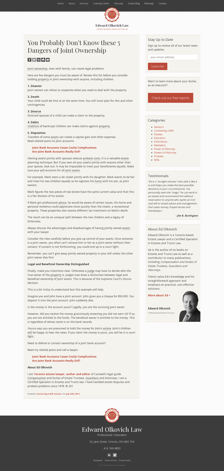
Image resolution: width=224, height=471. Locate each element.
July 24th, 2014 (72, 394)
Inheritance (160, 141)
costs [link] (97, 158)
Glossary (118, 3)
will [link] (42, 170)
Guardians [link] (92, 378)
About (72, 3)
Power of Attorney (164, 149)
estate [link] (125, 158)
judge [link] (90, 271)
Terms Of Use (111, 460)
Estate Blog (134, 3)
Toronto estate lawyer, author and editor (62, 374)
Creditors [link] (33, 126)
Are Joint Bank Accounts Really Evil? (56, 151)
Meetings (149, 3)
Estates (58, 394)
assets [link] (55, 137)
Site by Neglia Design (120, 465)
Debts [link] (35, 122)
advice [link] (62, 202)
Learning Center (101, 3)
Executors (159, 138)
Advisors (159, 127)
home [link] (98, 181)
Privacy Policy (125, 460)
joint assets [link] (72, 170)
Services (84, 3)
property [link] (43, 79)
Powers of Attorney (165, 152)
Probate (158, 156)
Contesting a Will (45, 394)
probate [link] (88, 158)
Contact (163, 3)
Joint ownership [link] (37, 68)
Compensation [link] (37, 378)
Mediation (160, 145)
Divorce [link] (36, 111)
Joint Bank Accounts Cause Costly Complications (64, 147)
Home (60, 3)
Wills (156, 160)
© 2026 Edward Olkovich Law (106, 465)
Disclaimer (98, 460)
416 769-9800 (112, 448)
